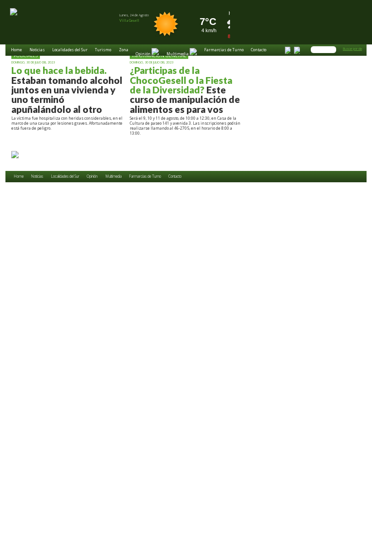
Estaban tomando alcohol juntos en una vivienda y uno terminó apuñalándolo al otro (66, 89)
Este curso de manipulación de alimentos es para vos (185, 89)
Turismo (103, 50)
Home (16, 50)
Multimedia (113, 176)
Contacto (258, 50)
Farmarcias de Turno (224, 50)
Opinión (92, 176)
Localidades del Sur (70, 50)
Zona (123, 50)
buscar (332, 48)
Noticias (37, 50)
